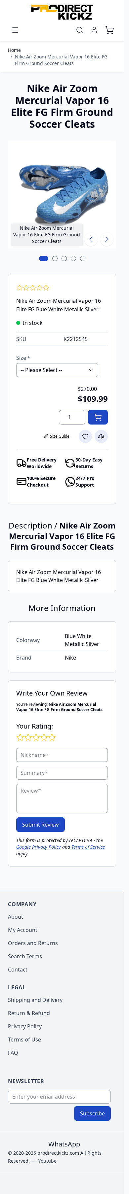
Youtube (47, 1161)
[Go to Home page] (62, 12)
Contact (17, 969)
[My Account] (94, 30)
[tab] (43, 258)
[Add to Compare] (101, 436)
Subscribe (92, 1113)
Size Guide (59, 436)
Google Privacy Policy (38, 847)
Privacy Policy (25, 1026)
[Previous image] (91, 239)
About (15, 916)
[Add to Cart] (98, 417)
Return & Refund (29, 1013)
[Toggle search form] (80, 30)
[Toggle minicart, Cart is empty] (109, 30)
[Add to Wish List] (85, 436)
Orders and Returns (33, 943)
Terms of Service (88, 847)
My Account (22, 930)
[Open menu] (15, 30)
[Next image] (106, 239)
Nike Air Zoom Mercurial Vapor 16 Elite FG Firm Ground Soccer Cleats (61, 59)
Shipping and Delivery (35, 1000)
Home (14, 50)
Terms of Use (24, 1039)
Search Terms (25, 956)
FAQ (13, 1052)
